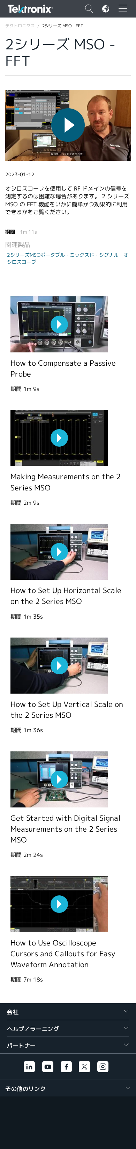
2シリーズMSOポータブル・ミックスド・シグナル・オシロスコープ (67, 259)
